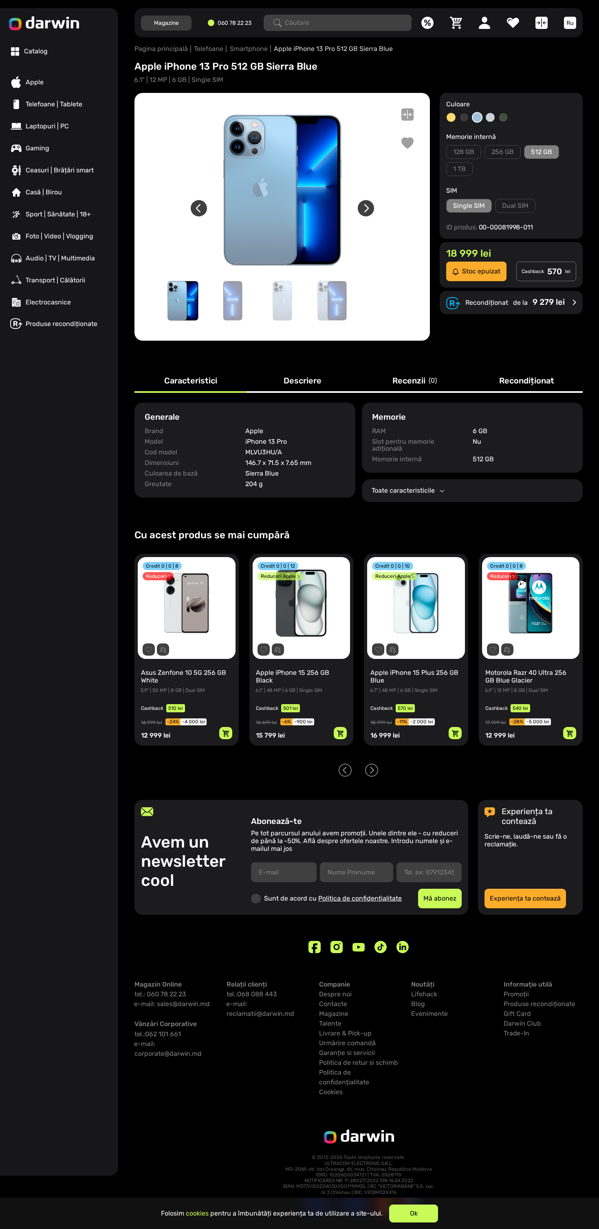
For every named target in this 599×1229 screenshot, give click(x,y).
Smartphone (249, 49)
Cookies (331, 1092)
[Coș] (456, 23)
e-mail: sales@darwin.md (172, 1004)
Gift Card (517, 1014)
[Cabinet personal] (484, 23)
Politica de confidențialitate (360, 898)
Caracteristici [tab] (190, 381)
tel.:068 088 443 (252, 994)
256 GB (502, 152)
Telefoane (208, 49)
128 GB (463, 152)
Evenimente (429, 1014)
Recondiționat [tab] (526, 381)
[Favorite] (513, 23)
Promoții (516, 994)
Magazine (166, 23)
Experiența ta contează (525, 898)
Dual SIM (515, 205)
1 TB (459, 169)
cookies (197, 1213)
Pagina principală (161, 49)
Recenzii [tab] (414, 381)
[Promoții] (427, 23)
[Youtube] (358, 947)
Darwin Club (522, 1023)
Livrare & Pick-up (345, 1033)
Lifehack (424, 994)
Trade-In (516, 1033)
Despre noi (335, 994)
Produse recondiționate (539, 1004)
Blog (418, 1004)
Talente (330, 1023)
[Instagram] (336, 947)
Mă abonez (439, 898)
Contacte (333, 1004)
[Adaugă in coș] (225, 733)
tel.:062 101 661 (157, 1034)
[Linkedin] (402, 947)
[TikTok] (380, 947)
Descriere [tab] (303, 381)
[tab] (29, 51)
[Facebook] (314, 947)
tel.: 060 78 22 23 (160, 994)
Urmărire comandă (347, 1043)
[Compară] (541, 23)
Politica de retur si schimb (358, 1062)
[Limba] (570, 23)
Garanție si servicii (347, 1053)
